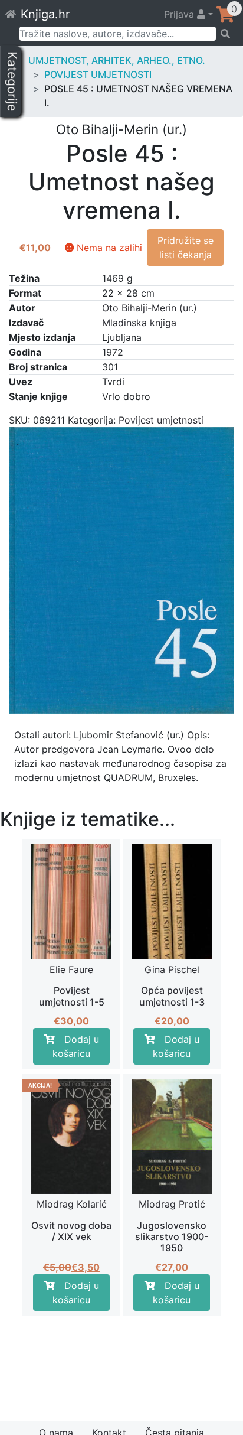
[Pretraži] (225, 33)
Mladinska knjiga (139, 322)
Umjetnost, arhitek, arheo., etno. (116, 60)
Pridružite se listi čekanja (185, 248)
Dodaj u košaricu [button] (75, 1046)
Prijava (180, 14)
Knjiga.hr (45, 14)
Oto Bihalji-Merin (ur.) (149, 308)
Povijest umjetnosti (98, 74)
